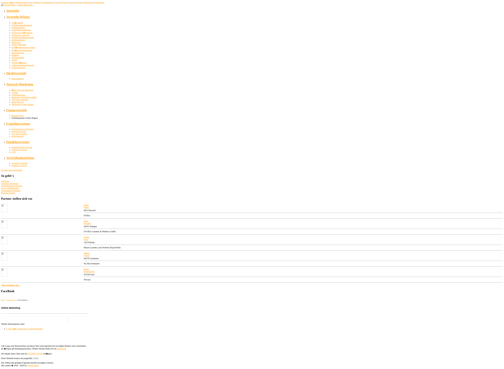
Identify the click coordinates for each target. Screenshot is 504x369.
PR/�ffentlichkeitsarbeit (22, 50)
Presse (64, 2)
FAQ (14, 152)
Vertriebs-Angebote (20, 163)
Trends (14, 60)
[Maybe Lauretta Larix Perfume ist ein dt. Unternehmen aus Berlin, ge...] (4, 244)
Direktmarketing (18, 28)
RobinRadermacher (89, 270)
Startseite (5, 2)
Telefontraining (18, 57)
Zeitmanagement (18, 67)
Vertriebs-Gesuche (19, 166)
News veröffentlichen (10, 188)
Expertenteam (48, 2)
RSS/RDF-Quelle (34, 354)
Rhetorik (15, 55)
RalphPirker (86, 206)
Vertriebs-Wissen (18, 17)
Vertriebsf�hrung (19, 63)
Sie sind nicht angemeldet (11, 170)
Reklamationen (18, 53)
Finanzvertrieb (16, 110)
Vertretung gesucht (19, 150)
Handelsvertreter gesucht (22, 147)
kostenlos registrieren (10, 183)
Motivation (16, 42)
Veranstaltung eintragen (10, 191)
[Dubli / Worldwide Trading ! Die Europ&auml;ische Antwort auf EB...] (4, 212)
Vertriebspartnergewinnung (23, 65)
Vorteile (15, 93)
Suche (71, 2)
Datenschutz (89, 2)
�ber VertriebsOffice (19, 2)
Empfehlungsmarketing (21, 30)
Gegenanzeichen (18, 95)
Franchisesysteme (18, 123)
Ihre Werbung (35, 2)
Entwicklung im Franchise (22, 129)
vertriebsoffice (33, 365)
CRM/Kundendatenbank (22, 25)
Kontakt (78, 2)
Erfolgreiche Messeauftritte (23, 38)
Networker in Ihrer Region (23, 104)
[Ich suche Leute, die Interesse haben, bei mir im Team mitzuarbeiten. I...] (4, 260)
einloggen (5, 181)
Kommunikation (18, 40)
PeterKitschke (87, 222)
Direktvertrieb (16, 73)
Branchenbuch (18, 79)
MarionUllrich (87, 254)
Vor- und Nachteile (19, 134)
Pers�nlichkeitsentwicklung (23, 47)
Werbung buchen (8, 193)
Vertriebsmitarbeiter (20, 157)
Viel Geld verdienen (20, 100)
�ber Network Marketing (22, 90)
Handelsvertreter (18, 142)
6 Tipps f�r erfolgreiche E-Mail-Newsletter (24, 329)
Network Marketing (19, 84)
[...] (4, 228)
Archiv (58, 2)
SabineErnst (86, 238)
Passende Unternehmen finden (24, 97)
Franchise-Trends (19, 131)
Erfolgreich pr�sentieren (22, 33)
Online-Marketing (19, 45)
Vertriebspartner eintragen (11, 186)
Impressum (99, 2)
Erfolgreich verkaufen (21, 35)
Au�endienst (17, 23)
